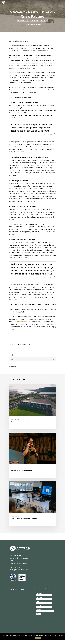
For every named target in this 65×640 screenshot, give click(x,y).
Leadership (34, 20)
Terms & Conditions (17, 589)
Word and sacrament (22, 322)
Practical (44, 20)
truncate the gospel (38, 165)
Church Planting (23, 20)
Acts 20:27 (21, 152)
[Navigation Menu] (62, 2)
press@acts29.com (21, 570)
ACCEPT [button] (38, 637)
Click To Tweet (48, 134)
